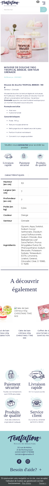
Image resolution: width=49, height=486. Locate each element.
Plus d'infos (26, 483)
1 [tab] (22, 57)
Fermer (42, 483)
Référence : (9, 77)
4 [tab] (25, 57)
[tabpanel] (24, 38)
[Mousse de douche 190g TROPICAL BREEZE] (24, 38)
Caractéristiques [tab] (14, 175)
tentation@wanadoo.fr (24, 454)
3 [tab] (24, 57)
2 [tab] (23, 57)
